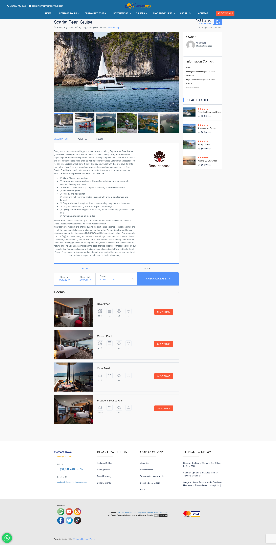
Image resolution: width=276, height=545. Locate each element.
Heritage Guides (104, 463)
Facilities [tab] (81, 138)
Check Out (85, 276)
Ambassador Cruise (207, 128)
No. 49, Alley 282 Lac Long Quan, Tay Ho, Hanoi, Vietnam (142, 512)
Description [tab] (61, 138)
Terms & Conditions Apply (152, 476)
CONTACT (203, 13)
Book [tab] (85, 268)
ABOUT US (185, 13)
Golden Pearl (104, 336)
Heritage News (103, 469)
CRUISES (140, 13)
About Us (144, 463)
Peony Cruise (204, 144)
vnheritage (201, 42)
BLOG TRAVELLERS (162, 13)
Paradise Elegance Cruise (209, 111)
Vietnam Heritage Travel (84, 539)
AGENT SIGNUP (225, 13)
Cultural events (104, 482)
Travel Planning (104, 476)
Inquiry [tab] (147, 268)
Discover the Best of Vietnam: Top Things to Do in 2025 (202, 464)
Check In (64, 276)
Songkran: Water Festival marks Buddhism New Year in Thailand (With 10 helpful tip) (202, 484)
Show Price (163, 311)
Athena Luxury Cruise (207, 160)
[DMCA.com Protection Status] (160, 515)
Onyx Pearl (103, 368)
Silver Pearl (103, 304)
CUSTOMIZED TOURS (95, 13)
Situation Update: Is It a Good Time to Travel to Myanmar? (200, 474)
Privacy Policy (146, 469)
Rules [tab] (99, 138)
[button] (172, 104)
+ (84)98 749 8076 (70, 468)
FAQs (142, 489)
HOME (48, 13)
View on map (113, 27)
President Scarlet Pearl (110, 400)
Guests (103, 276)
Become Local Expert (150, 482)
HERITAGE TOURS (68, 13)
